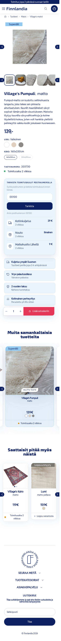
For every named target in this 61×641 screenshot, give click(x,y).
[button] (4, 9)
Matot (23, 16)
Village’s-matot (36, 16)
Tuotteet (14, 16)
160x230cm (10, 157)
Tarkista (29, 206)
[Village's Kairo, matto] (15, 476)
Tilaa (29, 621)
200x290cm (26, 157)
